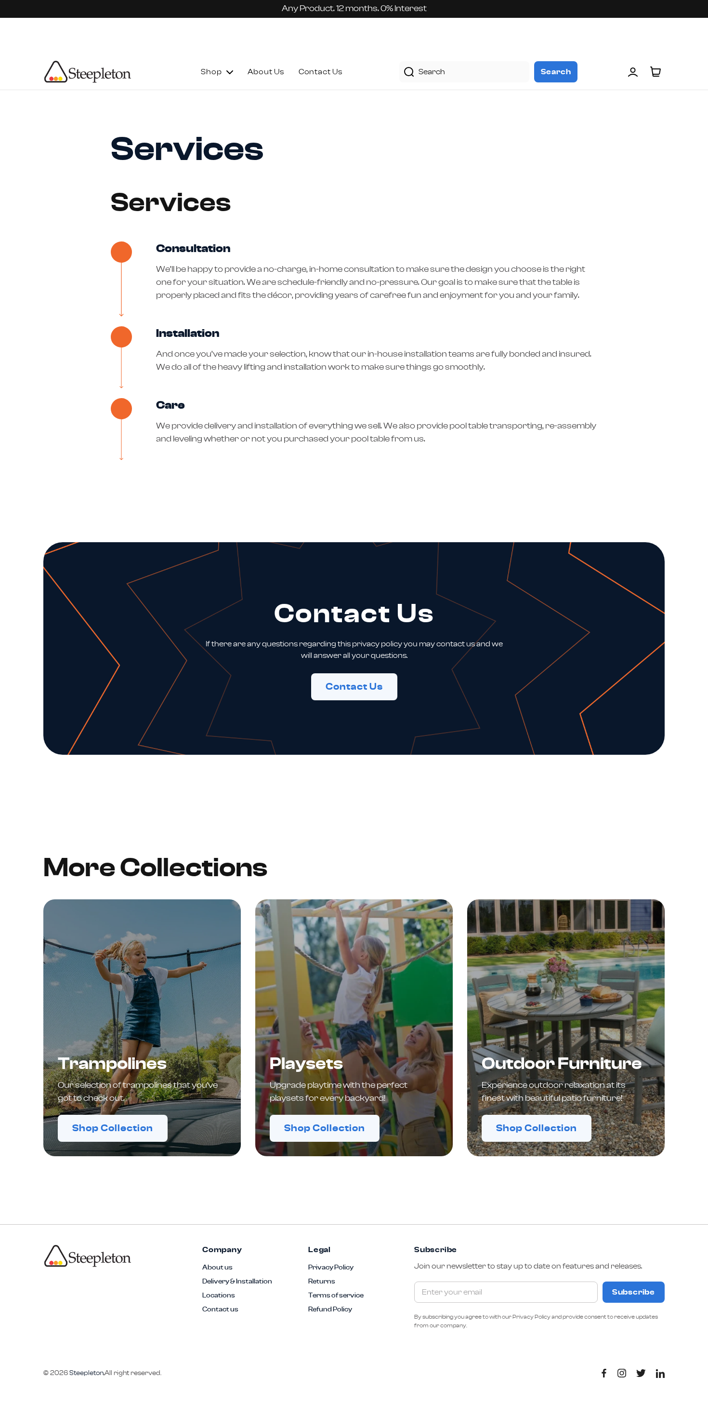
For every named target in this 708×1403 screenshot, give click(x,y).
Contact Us (354, 687)
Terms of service (336, 1295)
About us (217, 1267)
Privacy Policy (331, 1267)
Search (556, 72)
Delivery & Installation (237, 1281)
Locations (218, 1295)
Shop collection (112, 1128)
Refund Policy (330, 1309)
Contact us (220, 1309)
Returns (321, 1281)
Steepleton (87, 72)
